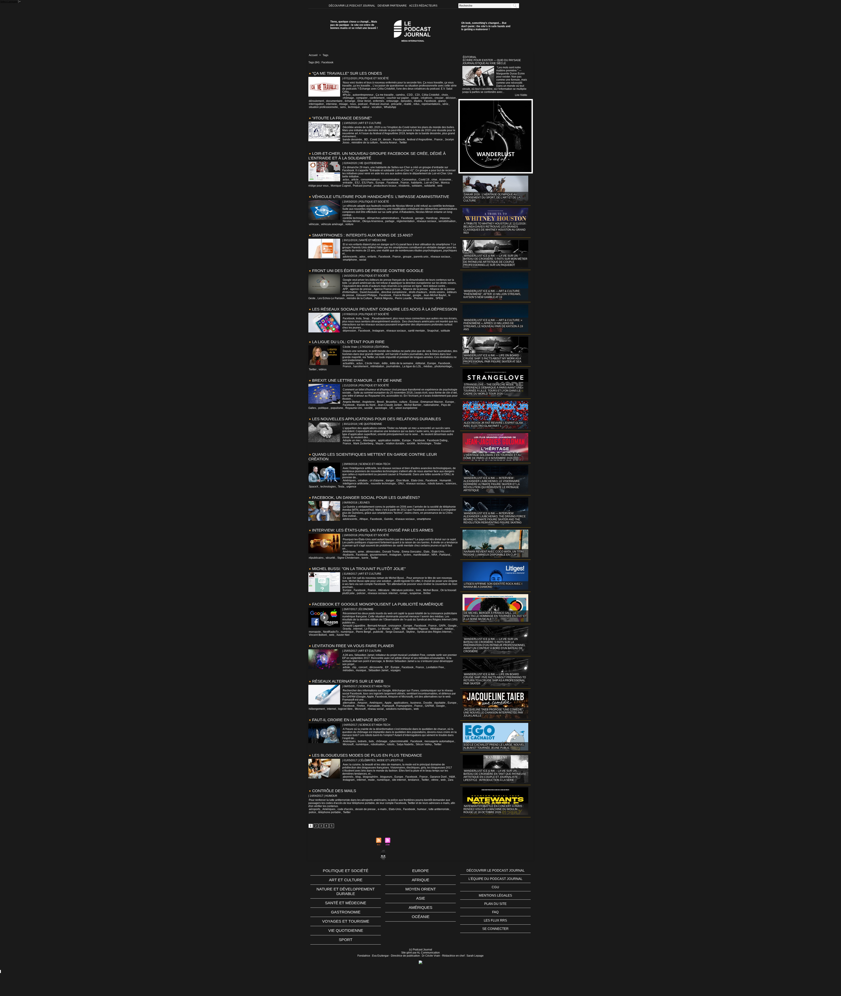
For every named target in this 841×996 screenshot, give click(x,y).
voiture (349, 224)
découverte (376, 667)
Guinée (388, 519)
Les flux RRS (495, 920)
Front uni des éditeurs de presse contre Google (367, 270)
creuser (439, 97)
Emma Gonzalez (411, 551)
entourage (392, 100)
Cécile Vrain (350, 346)
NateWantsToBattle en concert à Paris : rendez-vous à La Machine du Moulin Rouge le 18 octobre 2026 (493, 809)
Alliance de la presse (415, 289)
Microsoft (360, 708)
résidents (404, 185)
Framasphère (404, 705)
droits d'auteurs (418, 292)
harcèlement (360, 366)
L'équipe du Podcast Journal (495, 879)
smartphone (350, 259)
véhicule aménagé (332, 224)
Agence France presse (387, 289)
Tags (325, 55)
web (439, 185)
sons (343, 107)
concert (363, 667)
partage (389, 221)
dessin (387, 139)
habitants (416, 182)
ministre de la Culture (359, 298)
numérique (347, 631)
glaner (442, 100)
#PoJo (346, 94)
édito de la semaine (401, 363)
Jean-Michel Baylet (434, 295)
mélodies (348, 670)
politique (323, 408)
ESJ (357, 182)
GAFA (442, 625)
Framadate (373, 705)
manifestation (421, 554)
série (445, 104)
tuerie (365, 557)
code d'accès (345, 809)
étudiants (348, 554)
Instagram (378, 330)
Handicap (432, 218)
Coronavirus (409, 179)
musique (361, 670)
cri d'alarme (376, 480)
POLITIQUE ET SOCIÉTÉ (345, 871)
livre (418, 590)
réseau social (376, 708)
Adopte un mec (352, 440)
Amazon (362, 702)
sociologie (381, 408)
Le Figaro (370, 628)
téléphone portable (329, 812)
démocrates (373, 551)
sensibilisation (447, 221)
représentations (431, 104)
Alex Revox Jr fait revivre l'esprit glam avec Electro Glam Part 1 (493, 424)
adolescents (350, 256)
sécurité (330, 557)
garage (419, 218)
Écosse (414, 401)
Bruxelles (391, 401)
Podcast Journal (379, 104)
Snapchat (432, 330)
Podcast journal (362, 185)
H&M (452, 776)
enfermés (378, 100)
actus (346, 179)
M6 (403, 628)
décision (451, 97)
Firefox (361, 705)
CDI (417, 94)
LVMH (395, 628)
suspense (415, 593)
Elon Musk (402, 480)
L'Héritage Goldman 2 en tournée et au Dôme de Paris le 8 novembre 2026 (492, 457)
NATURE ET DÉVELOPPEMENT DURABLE (345, 891)
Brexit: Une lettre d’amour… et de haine (357, 380)
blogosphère (370, 776)
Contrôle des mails (334, 791)
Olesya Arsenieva (372, 221)
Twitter (403, 142)
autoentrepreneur (363, 94)
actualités (348, 363)
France (438, 139)
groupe (407, 256)
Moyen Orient (420, 889)
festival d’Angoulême (419, 139)
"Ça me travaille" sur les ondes (347, 73)
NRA (434, 554)
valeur (365, 107)
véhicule (314, 224)
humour (421, 809)
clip (354, 667)
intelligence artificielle (356, 483)
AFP (345, 289)
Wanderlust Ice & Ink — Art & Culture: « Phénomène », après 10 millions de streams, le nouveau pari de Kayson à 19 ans (493, 325)
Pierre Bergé (363, 631)
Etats (426, 551)
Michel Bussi (430, 590)
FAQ (495, 912)
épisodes (406, 100)
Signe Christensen (348, 557)
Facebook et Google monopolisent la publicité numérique (377, 604)
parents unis (421, 256)
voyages (395, 670)
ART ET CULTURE (345, 880)
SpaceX (313, 486)
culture (403, 401)
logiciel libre (345, 708)
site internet (399, 779)
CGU (495, 887)
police (312, 812)
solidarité (429, 185)
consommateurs (370, 179)
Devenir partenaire (392, 5)
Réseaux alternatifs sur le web (347, 681)
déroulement (316, 100)
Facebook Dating (437, 440)
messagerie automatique (439, 741)
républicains (316, 557)
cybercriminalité (398, 741)
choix (445, 94)
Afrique (363, 519)
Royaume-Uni (353, 408)
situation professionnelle (323, 107)
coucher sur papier (398, 97)
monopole (315, 631)
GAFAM (429, 705)
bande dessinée (352, 139)
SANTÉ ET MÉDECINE (345, 903)
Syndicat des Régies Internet (434, 631)
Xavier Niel (343, 634)
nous (353, 104)
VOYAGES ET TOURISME (345, 921)
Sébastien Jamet (378, 670)
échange (350, 100)
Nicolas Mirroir (351, 221)
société (368, 408)
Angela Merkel (351, 401)
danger (390, 480)
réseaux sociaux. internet (383, 593)
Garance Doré (438, 776)
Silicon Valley (424, 744)
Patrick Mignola (383, 298)
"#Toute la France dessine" (342, 118)
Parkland (444, 554)
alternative (349, 702)
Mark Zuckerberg (363, 443)
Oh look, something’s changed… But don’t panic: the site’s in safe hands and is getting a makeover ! (485, 26)
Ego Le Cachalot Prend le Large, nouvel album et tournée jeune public (494, 746)
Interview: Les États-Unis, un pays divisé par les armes (372, 530)
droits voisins (437, 292)
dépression (349, 330)
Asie (420, 898)
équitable (439, 702)
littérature (383, 590)
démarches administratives (383, 218)
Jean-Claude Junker (390, 404)
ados (362, 256)
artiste (346, 667)
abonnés (348, 776)
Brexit (380, 401)
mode (371, 779)
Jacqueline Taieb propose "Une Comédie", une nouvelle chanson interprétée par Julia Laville (493, 712)
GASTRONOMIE (345, 912)
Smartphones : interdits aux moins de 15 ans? (362, 235)
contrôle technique (354, 218)
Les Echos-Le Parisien (331, 298)
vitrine (434, 779)
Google (452, 625)
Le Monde (384, 628)
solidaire (417, 185)
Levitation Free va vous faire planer (353, 646)
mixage (343, 104)
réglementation (406, 221)
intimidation (377, 366)
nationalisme (431, 404)
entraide (348, 182)
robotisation (378, 744)
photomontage (443, 366)
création (362, 480)
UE (391, 408)
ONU (401, 483)
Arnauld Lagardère (354, 625)
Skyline (410, 631)
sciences (450, 483)
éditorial (420, 363)
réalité (407, 104)
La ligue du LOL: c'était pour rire (348, 342)
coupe (415, 97)
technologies (328, 486)
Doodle (427, 702)
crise (434, 179)
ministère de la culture (365, 142)
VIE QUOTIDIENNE (345, 930)
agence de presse (360, 289)
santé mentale (416, 330)
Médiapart (436, 628)
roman (403, 593)
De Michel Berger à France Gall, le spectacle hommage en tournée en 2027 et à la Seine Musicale (495, 616)
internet (357, 628)
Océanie (420, 917)
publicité (378, 631)
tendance (413, 779)
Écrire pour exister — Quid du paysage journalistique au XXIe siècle (491, 62)
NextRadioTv (331, 631)
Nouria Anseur (388, 142)
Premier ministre (423, 298)
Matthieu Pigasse (418, 628)
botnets (362, 741)
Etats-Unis (417, 480)
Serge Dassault (394, 631)
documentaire (334, 100)
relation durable (395, 443)
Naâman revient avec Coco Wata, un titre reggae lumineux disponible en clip (493, 553)
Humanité (445, 480)
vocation (377, 107)
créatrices (426, 97)
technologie (424, 443)
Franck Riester (402, 295)
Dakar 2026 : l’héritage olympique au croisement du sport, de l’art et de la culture (491, 197)
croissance (394, 625)
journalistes (393, 366)
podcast (362, 104)
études (418, 100)
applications (401, 702)
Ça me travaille (385, 94)
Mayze (379, 443)
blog (358, 776)
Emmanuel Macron (431, 401)
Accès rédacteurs (423, 5)
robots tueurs (435, 483)
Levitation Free (435, 667)
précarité (396, 104)
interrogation (316, 104)
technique (354, 107)
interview (331, 104)
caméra (400, 94)
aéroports (314, 809)
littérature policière (403, 590)
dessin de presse (365, 809)
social (362, 259)
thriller (427, 593)
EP (387, 667)
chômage (348, 97)
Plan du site (495, 904)
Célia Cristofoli (430, 94)
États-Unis (438, 551)
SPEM (439, 298)
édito (385, 363)
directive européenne (394, 292)
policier (361, 593)
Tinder (437, 443)
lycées (407, 554)
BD (366, 139)
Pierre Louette (403, 298)
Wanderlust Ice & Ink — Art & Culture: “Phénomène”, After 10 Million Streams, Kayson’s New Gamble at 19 (492, 294)
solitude (445, 330)
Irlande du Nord (366, 404)
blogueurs (386, 776)
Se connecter (495, 929)
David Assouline (369, 292)
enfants (371, 256)
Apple (388, 702)
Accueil (313, 55)
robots (390, 744)
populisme (337, 408)
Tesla (341, 486)
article (355, 179)
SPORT (345, 940)
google (417, 295)
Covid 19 (375, 139)
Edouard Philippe (366, 295)
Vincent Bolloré (318, 634)
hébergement (317, 708)
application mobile (389, 440)
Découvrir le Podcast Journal (352, 5)
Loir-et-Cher (431, 182)
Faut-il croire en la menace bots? (349, 720)
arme (361, 551)
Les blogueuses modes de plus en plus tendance (367, 755)
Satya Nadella (405, 744)
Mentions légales (495, 895)
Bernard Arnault (376, 625)
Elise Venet (364, 100)
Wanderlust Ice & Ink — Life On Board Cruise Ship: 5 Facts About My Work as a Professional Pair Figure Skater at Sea (492, 358)
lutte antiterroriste (439, 809)
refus (416, 104)
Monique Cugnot (341, 185)
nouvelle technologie (383, 483)
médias (428, 366)
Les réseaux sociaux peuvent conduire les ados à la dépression (384, 309)
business (415, 702)
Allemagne (369, 440)
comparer (361, 97)
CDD (410, 94)
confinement (377, 97)
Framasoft (388, 705)
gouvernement (378, 554)
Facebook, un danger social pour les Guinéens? (366, 497)
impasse (445, 218)
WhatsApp (390, 107)
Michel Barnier (412, 404)
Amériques (349, 480)
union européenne (406, 408)
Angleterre (368, 401)
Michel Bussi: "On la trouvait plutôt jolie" (359, 569)
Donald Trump (390, 551)
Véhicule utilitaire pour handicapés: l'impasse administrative (380, 196)
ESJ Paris (367, 182)
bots (371, 741)
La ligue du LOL (411, 366)
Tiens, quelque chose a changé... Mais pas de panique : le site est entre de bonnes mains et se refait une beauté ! (354, 25)
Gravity (347, 628)
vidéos (323, 369)
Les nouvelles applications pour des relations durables (376, 419)
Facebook (430, 100)
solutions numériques (399, 708)
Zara (450, 779)
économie (445, 179)
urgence (351, 486)
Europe (380, 182)
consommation (390, 179)
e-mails (382, 809)
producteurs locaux (385, 185)
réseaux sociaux (426, 221)
